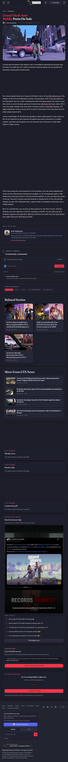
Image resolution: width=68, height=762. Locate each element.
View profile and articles (18, 240)
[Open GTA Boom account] (8, 2)
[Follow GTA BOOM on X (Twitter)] (44, 707)
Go (35, 734)
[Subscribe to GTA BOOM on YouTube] (48, 707)
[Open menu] (4, 2)
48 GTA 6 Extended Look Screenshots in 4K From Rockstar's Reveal (39, 412)
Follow (23, 705)
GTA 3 (17, 289)
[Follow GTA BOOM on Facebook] (55, 707)
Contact (17, 705)
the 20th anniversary (53, 96)
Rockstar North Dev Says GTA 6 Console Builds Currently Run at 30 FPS (39, 390)
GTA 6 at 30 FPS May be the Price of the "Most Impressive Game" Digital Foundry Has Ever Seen (38, 379)
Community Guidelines (13, 708)
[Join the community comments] (64, 23)
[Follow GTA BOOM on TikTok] (51, 707)
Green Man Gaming (52, 106)
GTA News (11, 11)
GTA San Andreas (34, 289)
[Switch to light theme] (64, 2)
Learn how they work (12, 660)
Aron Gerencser (11, 23)
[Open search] (45, 2)
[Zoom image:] (34, 43)
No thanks (6, 738)
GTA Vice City (47, 289)
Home (4, 11)
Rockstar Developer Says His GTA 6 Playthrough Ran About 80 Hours (38, 401)
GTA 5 (24, 289)
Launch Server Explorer (34, 665)
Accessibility (30, 705)
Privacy (37, 705)
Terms (3, 708)
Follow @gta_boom (34, 640)
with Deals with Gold (48, 104)
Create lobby (35, 691)
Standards (10, 705)
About (3, 705)
